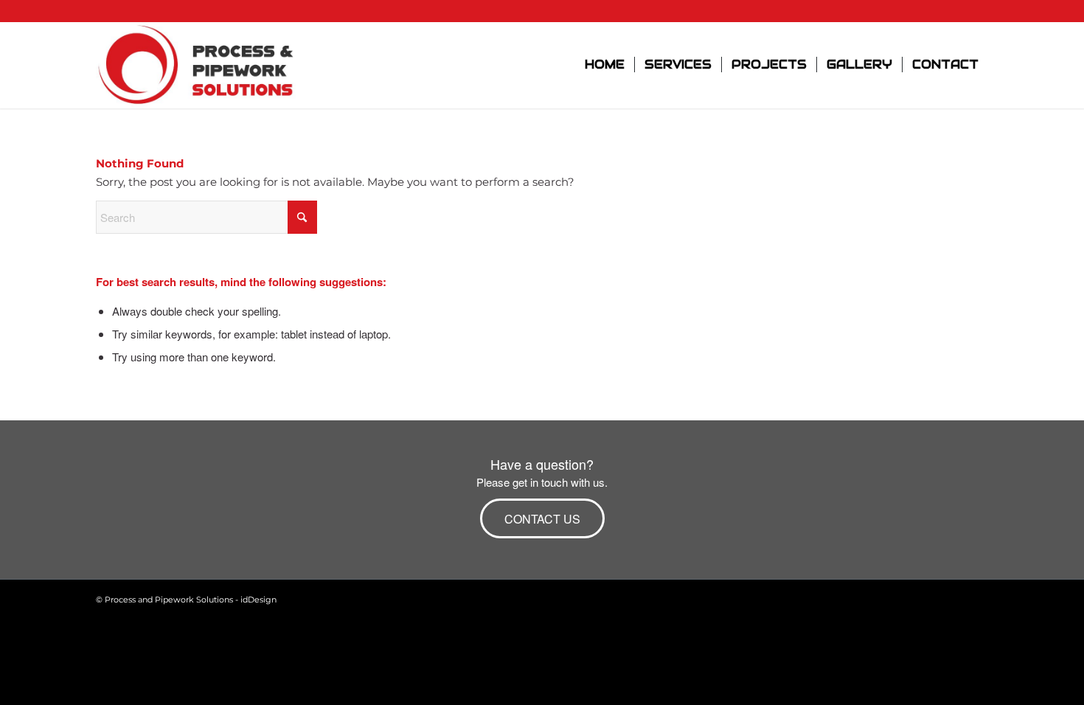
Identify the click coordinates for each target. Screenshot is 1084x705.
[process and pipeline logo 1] (197, 64)
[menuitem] (604, 64)
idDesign (258, 599)
